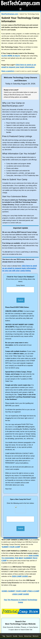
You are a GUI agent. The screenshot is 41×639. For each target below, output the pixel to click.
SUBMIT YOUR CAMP (11, 547)
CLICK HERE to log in (10, 56)
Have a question (7, 71)
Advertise (28, 636)
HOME (4, 591)
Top (4, 636)
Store (21, 636)
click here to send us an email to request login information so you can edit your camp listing (19, 268)
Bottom (36, 636)
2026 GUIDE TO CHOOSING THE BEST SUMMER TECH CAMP (20, 557)
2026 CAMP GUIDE (20, 576)
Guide (16, 636)
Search (9, 636)
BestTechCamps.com (9, 14)
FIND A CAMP (33, 591)
